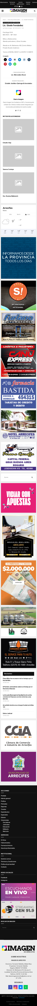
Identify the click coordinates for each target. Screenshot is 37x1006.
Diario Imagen (8, 28)
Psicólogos (17, 22)
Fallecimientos (4, 2)
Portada (3, 796)
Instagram (4, 880)
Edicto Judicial (7, 713)
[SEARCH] (32, 477)
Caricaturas (6, 822)
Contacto (34, 2)
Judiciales (6, 824)
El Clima (3, 840)
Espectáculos (5, 812)
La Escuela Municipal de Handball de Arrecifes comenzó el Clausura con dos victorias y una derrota (17, 697)
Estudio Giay (7, 143)
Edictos (3, 817)
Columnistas (5, 820)
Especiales (4, 815)
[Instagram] (15, 987)
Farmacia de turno (6, 845)
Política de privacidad (8, 864)
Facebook (4, 877)
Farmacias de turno (12, 3)
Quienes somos (28, 3)
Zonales (3, 809)
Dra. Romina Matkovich (10, 196)
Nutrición (6, 831)
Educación (6, 827)
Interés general (5, 798)
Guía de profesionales (20, 3)
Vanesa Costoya (8, 169)
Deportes (4, 806)
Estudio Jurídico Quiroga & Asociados (18, 83)
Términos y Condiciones (8, 861)
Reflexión (6, 829)
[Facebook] (10, 987)
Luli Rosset (21, 997)
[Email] (20, 987)
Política (3, 801)
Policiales (4, 804)
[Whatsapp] (26, 987)
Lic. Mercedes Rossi (18, 75)
